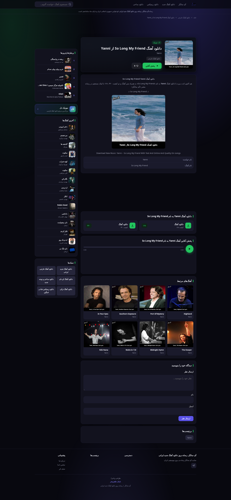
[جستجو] (70, 4)
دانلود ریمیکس (152, 4)
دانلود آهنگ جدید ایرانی (66, 270)
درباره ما (62, 461)
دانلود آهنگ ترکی (66, 289)
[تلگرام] (193, 465)
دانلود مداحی (138, 4)
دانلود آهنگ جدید (168, 4)
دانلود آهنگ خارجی (184, 17)
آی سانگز (182, 4)
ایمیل (191, 406)
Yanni (189, 437)
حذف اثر (62, 469)
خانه (195, 17)
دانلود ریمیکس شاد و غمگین (46, 290)
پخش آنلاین (150, 65)
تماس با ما (61, 465)
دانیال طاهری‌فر (115, 481)
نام (192, 394)
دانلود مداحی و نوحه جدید (46, 280)
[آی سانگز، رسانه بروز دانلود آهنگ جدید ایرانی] (193, 4)
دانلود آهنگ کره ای (66, 279)
